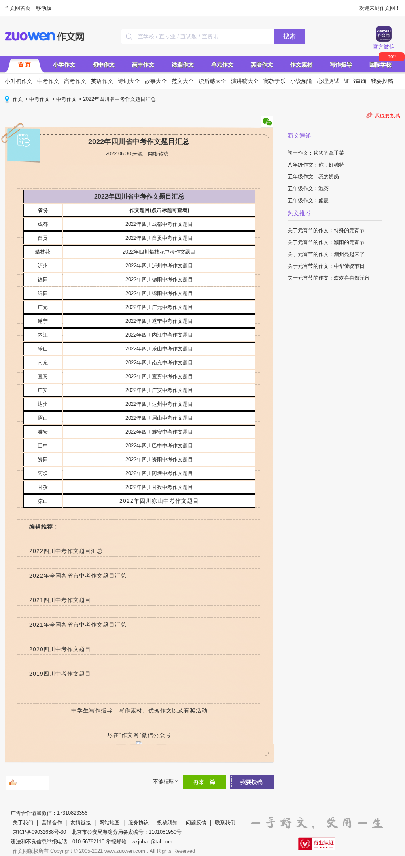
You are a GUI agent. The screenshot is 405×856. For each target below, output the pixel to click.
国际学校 (380, 64)
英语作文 (262, 64)
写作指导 (341, 64)
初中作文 (104, 64)
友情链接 (80, 823)
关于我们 (23, 823)
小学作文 (64, 64)
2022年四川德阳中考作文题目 (159, 279)
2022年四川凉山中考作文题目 (159, 501)
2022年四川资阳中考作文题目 (159, 459)
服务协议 (138, 823)
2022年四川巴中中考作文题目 (159, 446)
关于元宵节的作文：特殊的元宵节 (326, 230)
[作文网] (45, 36)
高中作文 (143, 64)
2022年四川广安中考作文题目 (159, 390)
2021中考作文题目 (60, 600)
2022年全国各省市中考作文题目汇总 (78, 575)
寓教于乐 (274, 81)
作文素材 (301, 64)
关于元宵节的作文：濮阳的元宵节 (326, 242)
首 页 (24, 64)
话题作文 (183, 64)
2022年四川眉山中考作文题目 (159, 418)
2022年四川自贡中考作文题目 (159, 238)
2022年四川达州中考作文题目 (159, 404)
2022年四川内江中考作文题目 (159, 335)
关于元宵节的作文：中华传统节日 (326, 266)
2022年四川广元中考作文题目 (159, 307)
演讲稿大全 (245, 81)
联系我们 (225, 823)
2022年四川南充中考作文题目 (159, 363)
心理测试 (328, 81)
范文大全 (183, 81)
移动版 (43, 8)
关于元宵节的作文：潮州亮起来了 (326, 254)
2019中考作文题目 (60, 673)
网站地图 (109, 823)
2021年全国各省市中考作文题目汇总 (78, 624)
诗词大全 (129, 81)
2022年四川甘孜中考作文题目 (159, 487)
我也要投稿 (387, 116)
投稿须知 (167, 823)
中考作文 (48, 81)
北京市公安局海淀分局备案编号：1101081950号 (127, 832)
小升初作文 (18, 81)
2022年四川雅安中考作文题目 (159, 432)
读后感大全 (212, 81)
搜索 (289, 36)
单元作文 (222, 64)
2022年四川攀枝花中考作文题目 (159, 252)
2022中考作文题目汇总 (66, 551)
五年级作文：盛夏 (308, 200)
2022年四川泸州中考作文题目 (159, 266)
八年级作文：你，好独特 (316, 165)
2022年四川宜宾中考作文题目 (159, 376)
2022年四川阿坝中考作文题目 (159, 473)
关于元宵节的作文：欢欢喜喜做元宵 (329, 278)
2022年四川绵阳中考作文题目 (159, 293)
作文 (18, 99)
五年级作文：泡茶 (308, 188)
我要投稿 (382, 81)
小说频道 (301, 81)
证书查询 (355, 81)
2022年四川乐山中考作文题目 (159, 349)
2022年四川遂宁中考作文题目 (159, 321)
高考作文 (75, 81)
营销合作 (52, 823)
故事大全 (156, 81)
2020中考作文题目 (60, 649)
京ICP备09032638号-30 (39, 832)
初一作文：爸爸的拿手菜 (316, 153)
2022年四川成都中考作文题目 (159, 224)
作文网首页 (17, 8)
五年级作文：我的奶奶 (313, 177)
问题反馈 (196, 823)
